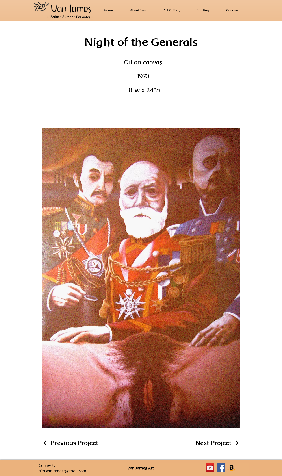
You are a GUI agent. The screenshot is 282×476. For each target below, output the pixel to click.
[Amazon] (231, 467)
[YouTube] (210, 467)
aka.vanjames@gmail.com (62, 471)
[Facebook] (221, 467)
